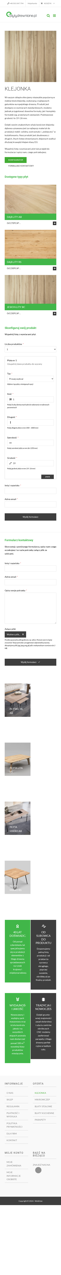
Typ (9, 373)
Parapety (40, 1119)
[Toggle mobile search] (48, 15)
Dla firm (12, 1133)
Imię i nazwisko (13, 485)
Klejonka (40, 1093)
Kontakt (12, 1140)
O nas (10, 1093)
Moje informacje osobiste (14, 1176)
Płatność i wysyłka (13, 1115)
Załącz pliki (10, 629)
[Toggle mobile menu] (54, 15)
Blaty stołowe (43, 1106)
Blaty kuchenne (44, 1113)
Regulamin (13, 1106)
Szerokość (12, 437)
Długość (12, 417)
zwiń (47, 477)
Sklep (10, 1099)
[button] (31, 223)
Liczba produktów (14, 344)
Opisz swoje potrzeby (16, 590)
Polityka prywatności (14, 1125)
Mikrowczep (42, 1099)
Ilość (10, 394)
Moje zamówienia (14, 1164)
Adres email (11, 499)
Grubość (12, 458)
